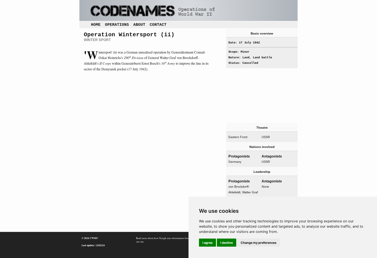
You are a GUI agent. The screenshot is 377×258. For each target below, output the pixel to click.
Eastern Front (237, 137)
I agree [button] (207, 242)
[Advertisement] (262, 95)
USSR (266, 137)
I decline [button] (226, 242)
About (139, 25)
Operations (117, 25)
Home (96, 25)
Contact (158, 25)
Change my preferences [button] (258, 242)
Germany (234, 161)
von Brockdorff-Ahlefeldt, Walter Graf (243, 189)
